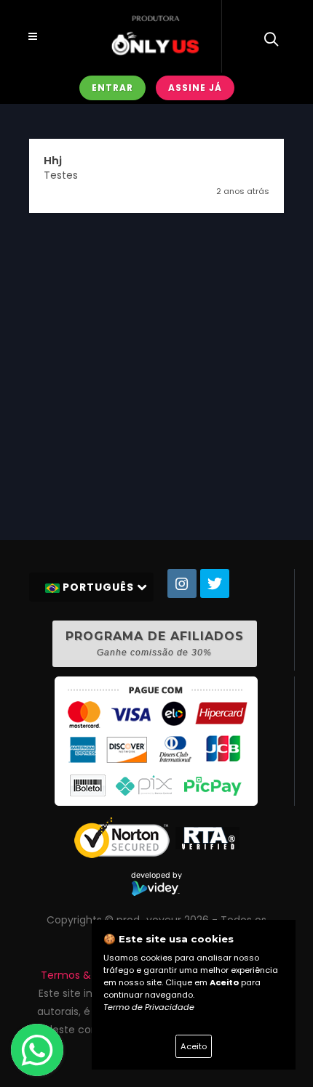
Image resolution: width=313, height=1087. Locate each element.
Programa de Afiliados (155, 643)
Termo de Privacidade (148, 1007)
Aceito (194, 1046)
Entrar (112, 87)
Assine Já (195, 87)
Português (98, 587)
